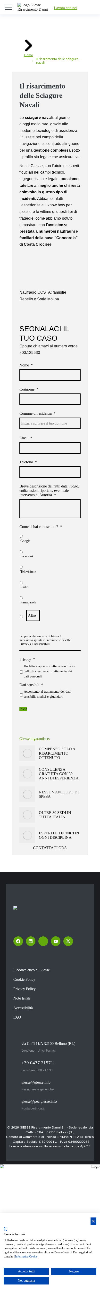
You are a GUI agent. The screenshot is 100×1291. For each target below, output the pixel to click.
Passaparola (28, 602)
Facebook (26, 556)
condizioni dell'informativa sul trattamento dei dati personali (49, 671)
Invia (23, 709)
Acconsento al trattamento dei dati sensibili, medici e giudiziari (47, 694)
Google (25, 541)
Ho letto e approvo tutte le (49, 671)
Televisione (28, 572)
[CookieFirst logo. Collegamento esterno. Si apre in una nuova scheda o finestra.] (5, 1229)
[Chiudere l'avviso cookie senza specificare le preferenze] (93, 1221)
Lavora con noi (65, 8)
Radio (24, 587)
